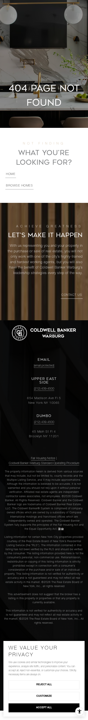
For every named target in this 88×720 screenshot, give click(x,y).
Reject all (44, 684)
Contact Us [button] (71, 295)
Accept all (44, 707)
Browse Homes (19, 185)
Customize (44, 696)
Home (10, 174)
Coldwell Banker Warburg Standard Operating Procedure (44, 463)
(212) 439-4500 (44, 388)
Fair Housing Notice (43, 458)
